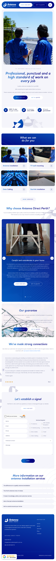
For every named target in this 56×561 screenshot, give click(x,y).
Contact (39, 533)
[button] (9, 556)
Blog (38, 531)
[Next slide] (52, 258)
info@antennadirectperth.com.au (13, 542)
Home (38, 523)
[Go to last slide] (4, 258)
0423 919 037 (8, 539)
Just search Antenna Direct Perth (31, 351)
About (38, 526)
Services (39, 528)
